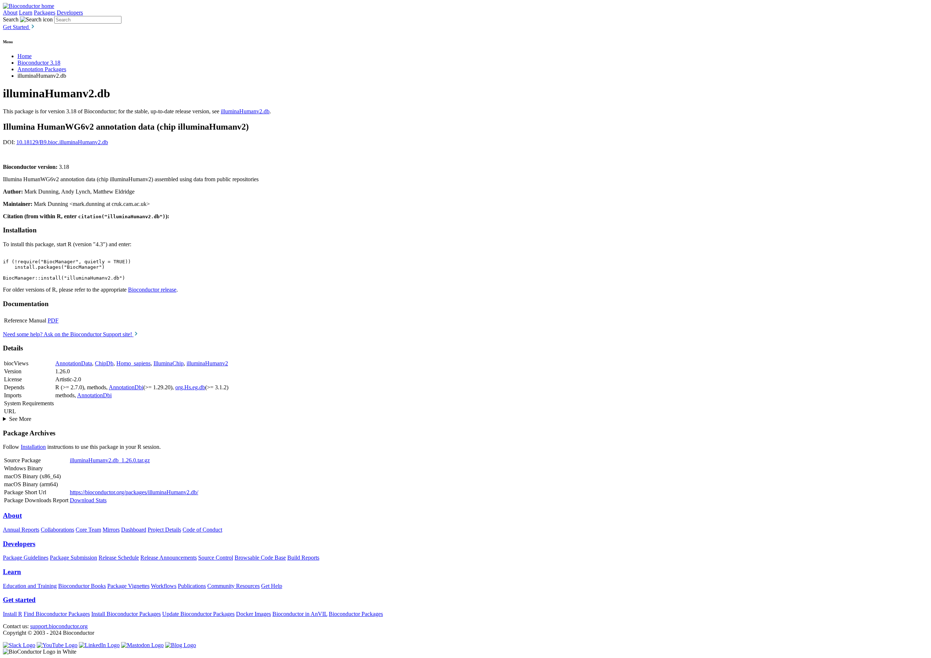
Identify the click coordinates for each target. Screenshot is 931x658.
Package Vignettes (128, 586)
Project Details (164, 530)
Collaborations (57, 530)
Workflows (163, 586)
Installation (33, 447)
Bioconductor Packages (356, 614)
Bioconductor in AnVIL (299, 614)
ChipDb (104, 363)
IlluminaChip (168, 363)
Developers (70, 12)
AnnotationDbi (126, 387)
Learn (25, 12)
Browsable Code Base (260, 558)
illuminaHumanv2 (207, 363)
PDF (53, 320)
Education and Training (30, 586)
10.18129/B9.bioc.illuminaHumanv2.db (62, 142)
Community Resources (233, 586)
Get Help (271, 586)
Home (24, 56)
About (10, 12)
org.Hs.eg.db (190, 387)
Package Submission (73, 558)
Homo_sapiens (133, 363)
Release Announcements (168, 558)
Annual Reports (21, 530)
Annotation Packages (41, 69)
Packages (44, 12)
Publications (192, 586)
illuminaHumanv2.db (245, 111)
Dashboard (133, 530)
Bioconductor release (152, 290)
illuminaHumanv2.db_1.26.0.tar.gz (110, 460)
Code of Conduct (202, 530)
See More (20, 419)
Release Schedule (119, 558)
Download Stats (88, 500)
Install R (12, 614)
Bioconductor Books (82, 586)
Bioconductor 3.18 (38, 63)
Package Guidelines (25, 558)
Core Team (88, 530)
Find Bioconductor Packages (57, 614)
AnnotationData (73, 363)
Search (11, 19)
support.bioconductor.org (59, 626)
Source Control (215, 558)
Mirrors (111, 530)
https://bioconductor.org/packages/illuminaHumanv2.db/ (134, 492)
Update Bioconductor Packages (198, 614)
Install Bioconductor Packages (126, 614)
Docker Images (253, 614)
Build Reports (303, 558)
